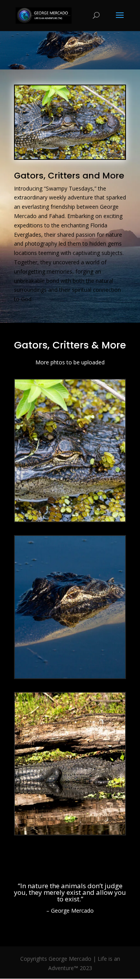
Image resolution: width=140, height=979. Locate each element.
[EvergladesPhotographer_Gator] (70, 519)
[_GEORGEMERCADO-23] (70, 832)
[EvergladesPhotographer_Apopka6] (70, 676)
